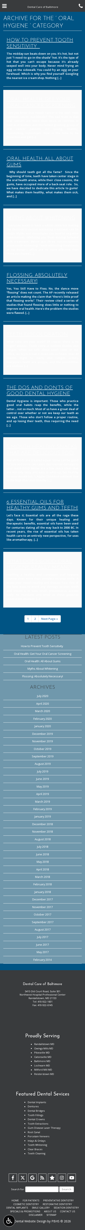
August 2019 (43, 764)
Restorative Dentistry (57, 1204)
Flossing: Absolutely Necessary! (42, 676)
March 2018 (42, 877)
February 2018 (42, 884)
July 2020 (42, 696)
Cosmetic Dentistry (26, 1204)
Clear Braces (35, 1149)
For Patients (31, 1200)
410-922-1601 (45, 1001)
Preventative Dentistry (58, 1200)
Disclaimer (35, 1214)
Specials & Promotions (25, 1211)
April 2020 (42, 704)
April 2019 (42, 794)
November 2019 (42, 741)
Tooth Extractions (38, 1123)
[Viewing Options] (9, 1221)
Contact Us (67, 1211)
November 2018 (42, 831)
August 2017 (43, 929)
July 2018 (42, 847)
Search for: (18, 1189)
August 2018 (43, 839)
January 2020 (42, 726)
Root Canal (34, 1132)
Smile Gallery (41, 1207)
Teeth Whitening (37, 1144)
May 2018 (43, 862)
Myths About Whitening (42, 669)
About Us (50, 1211)
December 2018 (42, 824)
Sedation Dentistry (66, 1207)
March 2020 (42, 711)
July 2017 (42, 937)
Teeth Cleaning (36, 1153)
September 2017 (42, 922)
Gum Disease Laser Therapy (44, 1127)
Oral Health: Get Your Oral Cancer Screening (42, 654)
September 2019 (42, 756)
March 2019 (42, 802)
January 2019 (42, 816)
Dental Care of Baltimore (42, 984)
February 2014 (42, 960)
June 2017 (42, 945)
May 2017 (43, 952)
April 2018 (42, 869)
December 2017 (42, 899)
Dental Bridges (36, 1110)
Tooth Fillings (35, 1115)
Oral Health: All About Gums (43, 661)
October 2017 (42, 914)
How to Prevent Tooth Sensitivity (42, 646)
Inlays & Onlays (36, 1140)
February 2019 (42, 809)
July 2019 (42, 771)
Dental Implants (37, 1102)
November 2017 (42, 907)
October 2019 (42, 749)
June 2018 (42, 854)
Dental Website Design (30, 1221)
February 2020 (42, 719)
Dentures (33, 1106)
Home (15, 1200)
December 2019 (42, 734)
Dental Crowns (36, 1119)
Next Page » (49, 619)
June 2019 (42, 779)
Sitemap (51, 1214)
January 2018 (42, 892)
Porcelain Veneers (38, 1136)
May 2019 (43, 786)
